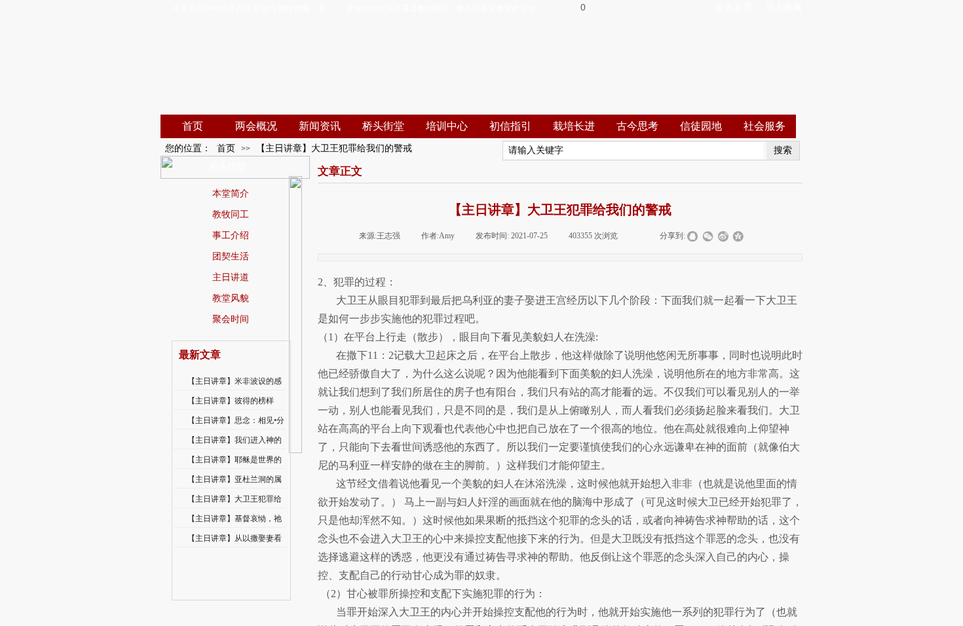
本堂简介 (230, 193)
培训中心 (447, 126)
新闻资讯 (320, 126)
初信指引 (510, 126)
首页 (192, 126)
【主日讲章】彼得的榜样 (230, 400)
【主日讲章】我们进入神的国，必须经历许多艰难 (234, 448)
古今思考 (637, 126)
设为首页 (733, 7)
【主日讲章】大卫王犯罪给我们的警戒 (334, 148)
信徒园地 (701, 126)
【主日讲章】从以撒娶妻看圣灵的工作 (234, 547)
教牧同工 (230, 214)
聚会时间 (230, 319)
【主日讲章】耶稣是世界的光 (234, 468)
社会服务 (764, 126)
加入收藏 (783, 7)
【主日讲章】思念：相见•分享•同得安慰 (235, 429)
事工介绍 (230, 235)
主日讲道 (230, 277)
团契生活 (230, 256)
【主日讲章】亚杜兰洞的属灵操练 (234, 488)
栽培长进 (574, 126)
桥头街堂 (383, 126)
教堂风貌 (230, 298)
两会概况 (256, 126)
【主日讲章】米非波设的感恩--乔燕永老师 (234, 390)
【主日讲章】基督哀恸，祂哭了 (234, 527)
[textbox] (633, 150)
